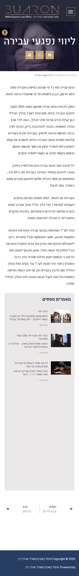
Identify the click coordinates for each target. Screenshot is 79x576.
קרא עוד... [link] (42, 325)
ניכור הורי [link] (42, 311)
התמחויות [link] (60, 75)
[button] (71, 11)
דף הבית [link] (72, 75)
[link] (5, 32)
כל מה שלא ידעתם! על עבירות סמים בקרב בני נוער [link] (31, 364)
